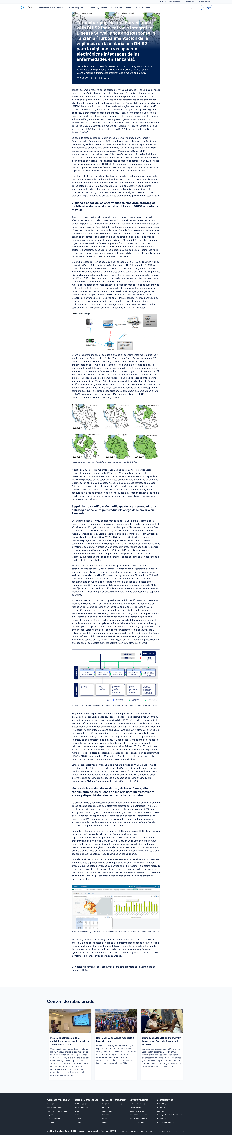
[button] (196, 7)
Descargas (206, 8)
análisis (75, 942)
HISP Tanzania (93, 129)
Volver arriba (180, 1131)
